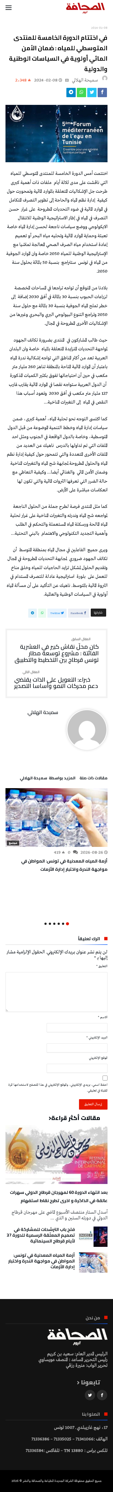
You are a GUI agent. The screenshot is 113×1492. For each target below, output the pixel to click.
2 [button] (63, 924)
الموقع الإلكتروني (98, 1058)
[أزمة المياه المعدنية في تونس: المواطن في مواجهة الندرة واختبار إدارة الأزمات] (56, 817)
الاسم (103, 1017)
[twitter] (92, 94)
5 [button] (50, 924)
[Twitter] (90, 1395)
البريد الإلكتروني (97, 1038)
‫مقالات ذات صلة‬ (94, 779)
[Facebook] (102, 1395)
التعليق (102, 966)
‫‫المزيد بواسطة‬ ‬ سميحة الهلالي (47, 779)
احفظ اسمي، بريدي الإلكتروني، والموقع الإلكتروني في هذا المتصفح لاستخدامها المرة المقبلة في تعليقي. (58, 1088)
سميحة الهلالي (85, 80)
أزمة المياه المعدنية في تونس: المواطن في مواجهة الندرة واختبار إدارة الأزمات (64, 865)
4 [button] (54, 924)
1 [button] (67, 923)
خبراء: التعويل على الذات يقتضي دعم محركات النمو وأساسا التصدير (56, 679)
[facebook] (102, 94)
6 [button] (45, 924)
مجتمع (13, 843)
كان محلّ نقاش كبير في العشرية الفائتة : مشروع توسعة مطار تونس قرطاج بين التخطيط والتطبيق (57, 650)
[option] (56, 830)
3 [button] (59, 924)
